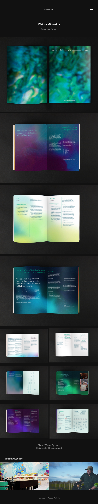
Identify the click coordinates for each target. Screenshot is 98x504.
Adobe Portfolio (54, 498)
